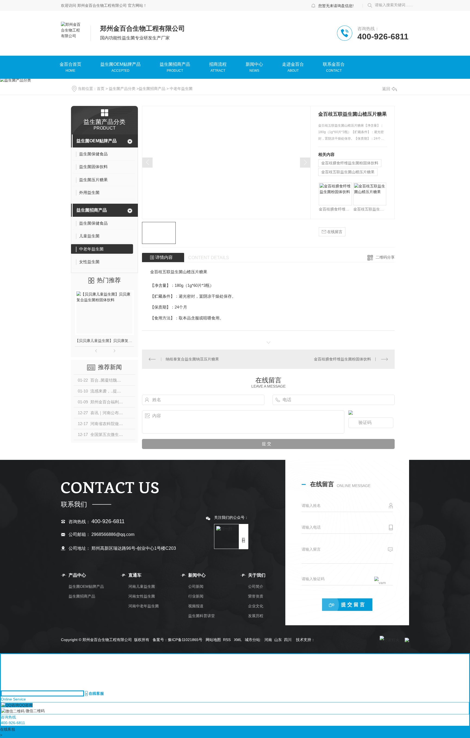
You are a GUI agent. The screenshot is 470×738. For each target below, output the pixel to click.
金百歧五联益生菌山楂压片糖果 (348, 172)
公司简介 (255, 586)
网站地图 (213, 639)
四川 (288, 639)
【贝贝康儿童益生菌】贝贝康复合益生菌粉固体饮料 (104, 340)
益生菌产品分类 (122, 88)
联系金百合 (334, 65)
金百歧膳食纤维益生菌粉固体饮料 (349, 163)
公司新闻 (195, 586)
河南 (268, 639)
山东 (278, 639)
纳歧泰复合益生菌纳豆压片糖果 (192, 359)
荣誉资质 (255, 596)
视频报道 (195, 606)
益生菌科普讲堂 (201, 616)
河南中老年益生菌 (143, 606)
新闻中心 (254, 65)
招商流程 (218, 65)
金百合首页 (70, 65)
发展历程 (255, 616)
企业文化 (255, 606)
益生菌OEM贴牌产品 (120, 65)
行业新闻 (195, 596)
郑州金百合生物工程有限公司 (102, 5)
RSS (227, 639)
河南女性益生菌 (141, 596)
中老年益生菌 (181, 88)
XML (238, 639)
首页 (100, 88)
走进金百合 (293, 65)
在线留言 (334, 232)
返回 (386, 88)
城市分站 (252, 639)
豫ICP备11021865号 (185, 639)
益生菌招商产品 (175, 65)
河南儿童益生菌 (141, 586)
